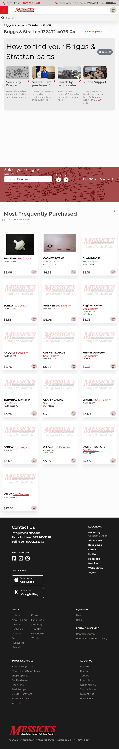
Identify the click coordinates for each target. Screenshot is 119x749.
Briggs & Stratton (14, 25)
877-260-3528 (31, 3)
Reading (93, 563)
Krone (34, 615)
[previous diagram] (58, 179)
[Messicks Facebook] (14, 558)
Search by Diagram (13, 84)
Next (66, 175)
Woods (35, 638)
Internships (86, 680)
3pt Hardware (20, 680)
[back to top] (114, 212)
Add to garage (94, 31)
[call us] (95, 72)
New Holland (19, 619)
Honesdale (94, 558)
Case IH (16, 624)
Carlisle (92, 549)
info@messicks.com (26, 533)
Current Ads (87, 693)
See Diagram (25, 258)
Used (79, 619)
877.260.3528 (42, 537)
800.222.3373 (35, 541)
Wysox (92, 572)
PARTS (15, 609)
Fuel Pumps (19, 689)
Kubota (16, 615)
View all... (17, 647)
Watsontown (95, 568)
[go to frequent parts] (54, 84)
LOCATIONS (95, 526)
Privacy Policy (88, 698)
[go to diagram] (17, 72)
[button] (113, 10)
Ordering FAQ (88, 684)
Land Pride (37, 619)
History (84, 670)
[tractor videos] (21, 558)
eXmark (16, 633)
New (78, 615)
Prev (58, 175)
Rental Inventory (85, 633)
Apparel (84, 666)
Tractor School (88, 689)
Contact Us (64, 739)
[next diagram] (66, 179)
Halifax (92, 554)
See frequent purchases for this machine (42, 84)
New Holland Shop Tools (26, 670)
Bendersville (95, 545)
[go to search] (80, 84)
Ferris (15, 638)
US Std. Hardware (22, 693)
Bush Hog (17, 628)
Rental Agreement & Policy (91, 638)
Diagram (9, 174)
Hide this (104, 52)
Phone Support (94, 82)
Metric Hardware (21, 698)
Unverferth (37, 633)
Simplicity (36, 624)
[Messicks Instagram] (27, 558)
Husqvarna (18, 642)
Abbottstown (95, 540)
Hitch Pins (18, 684)
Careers (84, 675)
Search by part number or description (68, 84)
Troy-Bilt (36, 628)
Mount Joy (94, 532)
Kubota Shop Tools (22, 666)
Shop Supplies (20, 675)
